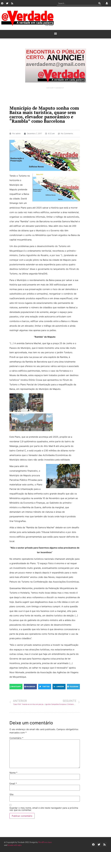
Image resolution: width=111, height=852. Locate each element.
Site (11, 794)
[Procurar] (99, 3)
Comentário (16, 738)
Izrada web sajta (14, 845)
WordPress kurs (45, 842)
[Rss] (12, 3)
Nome (13, 773)
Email (13, 783)
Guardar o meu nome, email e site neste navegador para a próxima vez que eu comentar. (43, 809)
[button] (55, 33)
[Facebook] (2, 3)
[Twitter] (7, 3)
